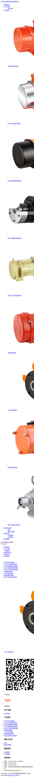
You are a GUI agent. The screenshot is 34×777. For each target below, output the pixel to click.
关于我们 (10, 8)
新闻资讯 (7, 533)
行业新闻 (10, 535)
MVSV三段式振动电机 (11, 569)
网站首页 (7, 4)
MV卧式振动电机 (9, 562)
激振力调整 (11, 531)
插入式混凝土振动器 (10, 577)
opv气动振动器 (8, 573)
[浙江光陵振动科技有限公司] (10, 1)
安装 (9, 530)
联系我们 (7, 539)
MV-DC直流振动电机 (10, 564)
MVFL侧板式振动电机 (11, 568)
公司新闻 (10, 537)
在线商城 (10, 542)
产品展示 (7, 10)
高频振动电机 (8, 571)
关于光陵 (7, 6)
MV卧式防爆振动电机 (11, 566)
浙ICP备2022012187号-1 (13, 775)
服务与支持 (7, 528)
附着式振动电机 (9, 575)
